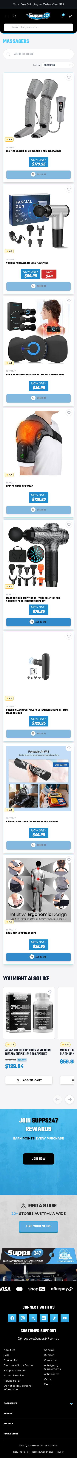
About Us (9, 1349)
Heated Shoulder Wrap (19, 486)
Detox (48, 1384)
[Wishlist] (14, 16)
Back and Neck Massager (21, 933)
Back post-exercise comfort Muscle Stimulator (35, 374)
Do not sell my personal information (18, 1387)
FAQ (6, 1354)
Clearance (50, 1360)
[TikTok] (54, 1318)
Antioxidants (51, 1373)
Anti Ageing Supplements (52, 1367)
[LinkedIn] (44, 1318)
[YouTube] (65, 1318)
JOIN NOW (38, 1158)
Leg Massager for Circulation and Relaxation (33, 151)
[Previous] (57, 1099)
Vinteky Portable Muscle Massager (27, 263)
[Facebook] (12, 1318)
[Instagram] (23, 1318)
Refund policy (12, 1380)
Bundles (49, 1354)
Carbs (47, 1379)
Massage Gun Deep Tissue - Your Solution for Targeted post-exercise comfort (33, 600)
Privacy (60, 1451)
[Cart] (70, 16)
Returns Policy (21, 1451)
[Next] (69, 1099)
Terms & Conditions (42, 1451)
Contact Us (10, 1360)
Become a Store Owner (18, 1365)
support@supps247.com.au (41, 1338)
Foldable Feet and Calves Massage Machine (32, 821)
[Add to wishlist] (50, 992)
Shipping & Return (15, 1370)
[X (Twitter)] (33, 1318)
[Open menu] (7, 16)
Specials (49, 1349)
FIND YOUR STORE (38, 1226)
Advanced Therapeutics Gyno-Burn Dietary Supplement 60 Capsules (28, 1052)
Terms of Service (14, 1375)
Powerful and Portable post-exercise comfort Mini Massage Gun (37, 712)
